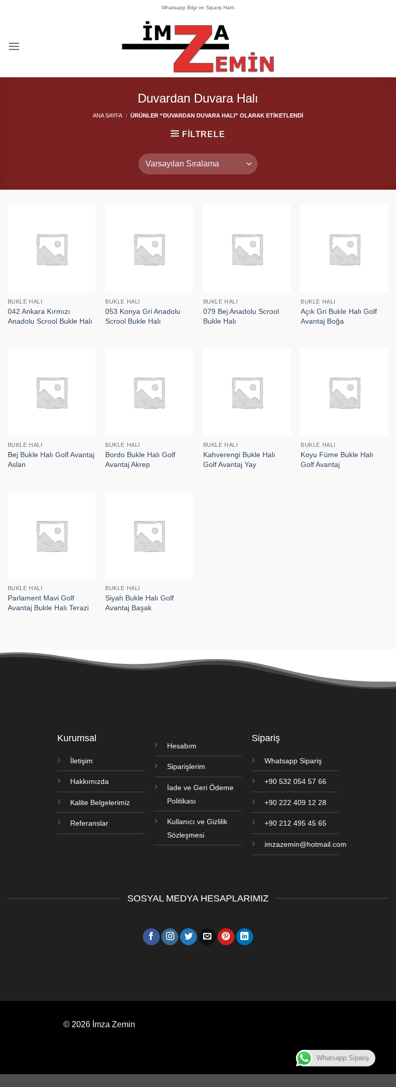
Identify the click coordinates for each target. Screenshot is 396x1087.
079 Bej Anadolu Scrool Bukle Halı (241, 316)
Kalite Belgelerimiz (100, 802)
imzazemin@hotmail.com (305, 844)
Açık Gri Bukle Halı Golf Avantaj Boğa (339, 316)
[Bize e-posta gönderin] (207, 937)
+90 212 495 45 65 (295, 823)
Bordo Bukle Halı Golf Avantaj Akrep (140, 459)
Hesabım (181, 746)
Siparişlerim (186, 766)
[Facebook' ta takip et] (151, 937)
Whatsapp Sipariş (293, 761)
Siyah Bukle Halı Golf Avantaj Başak (139, 603)
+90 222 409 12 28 (295, 802)
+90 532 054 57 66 (295, 781)
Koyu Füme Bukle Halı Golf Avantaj (337, 459)
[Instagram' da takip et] (169, 937)
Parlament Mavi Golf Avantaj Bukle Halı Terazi (48, 603)
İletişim (81, 761)
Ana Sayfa (107, 115)
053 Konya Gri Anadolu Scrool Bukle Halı (142, 316)
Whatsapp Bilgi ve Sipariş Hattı (198, 7)
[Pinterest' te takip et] (226, 937)
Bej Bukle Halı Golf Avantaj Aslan (51, 459)
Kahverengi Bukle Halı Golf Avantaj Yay (239, 459)
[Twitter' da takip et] (188, 937)
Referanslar (89, 823)
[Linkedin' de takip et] (244, 937)
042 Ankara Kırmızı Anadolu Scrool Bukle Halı (50, 316)
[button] (14, 46)
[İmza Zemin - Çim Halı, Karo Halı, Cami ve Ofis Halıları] (198, 46)
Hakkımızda (89, 781)
